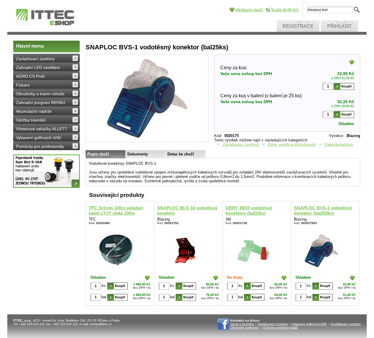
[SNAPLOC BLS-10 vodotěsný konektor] (184, 249)
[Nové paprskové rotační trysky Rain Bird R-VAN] (46, 171)
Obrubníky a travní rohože (40, 93)
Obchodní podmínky (244, 327)
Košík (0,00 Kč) (284, 10)
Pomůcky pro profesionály (40, 146)
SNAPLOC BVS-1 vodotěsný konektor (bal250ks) (323, 210)
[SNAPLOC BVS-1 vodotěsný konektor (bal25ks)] (147, 141)
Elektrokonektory (339, 144)
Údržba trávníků (31, 120)
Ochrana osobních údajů (280, 327)
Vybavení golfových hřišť (38, 137)
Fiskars (23, 85)
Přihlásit (339, 26)
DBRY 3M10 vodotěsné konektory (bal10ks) (249, 210)
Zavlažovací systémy (35, 58)
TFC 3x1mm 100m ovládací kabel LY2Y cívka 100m (116, 210)
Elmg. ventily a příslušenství (292, 144)
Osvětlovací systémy (345, 324)
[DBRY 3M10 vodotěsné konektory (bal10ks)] (253, 249)
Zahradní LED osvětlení (38, 67)
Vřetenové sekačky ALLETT (41, 128)
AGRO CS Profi (30, 76)
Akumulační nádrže (34, 111)
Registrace (298, 26)
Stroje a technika (242, 324)
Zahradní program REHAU (40, 102)
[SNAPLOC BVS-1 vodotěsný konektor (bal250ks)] (321, 249)
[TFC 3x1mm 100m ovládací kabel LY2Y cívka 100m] (116, 249)
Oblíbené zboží (249, 10)
